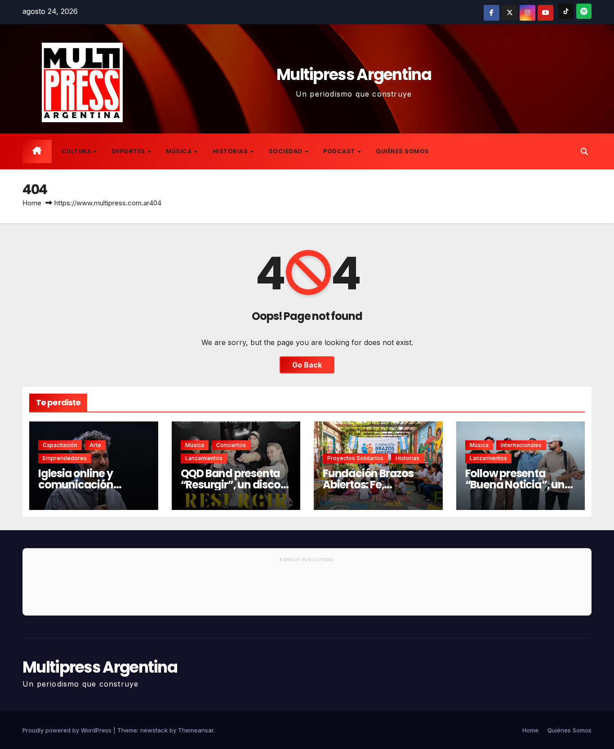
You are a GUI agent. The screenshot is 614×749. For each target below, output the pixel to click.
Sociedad (286, 151)
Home (31, 203)
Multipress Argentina (353, 74)
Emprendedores (65, 458)
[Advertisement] (307, 590)
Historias (231, 151)
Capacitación (60, 445)
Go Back (307, 364)
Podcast (339, 151)
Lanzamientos (203, 458)
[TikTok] (566, 11)
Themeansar (196, 730)
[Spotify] (584, 11)
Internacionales (521, 445)
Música (179, 151)
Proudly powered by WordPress (67, 730)
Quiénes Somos (402, 151)
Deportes (129, 151)
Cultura (77, 151)
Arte (95, 445)
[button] (584, 151)
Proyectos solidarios (355, 458)
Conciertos (231, 445)
